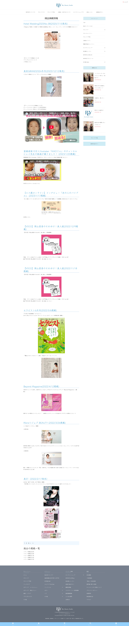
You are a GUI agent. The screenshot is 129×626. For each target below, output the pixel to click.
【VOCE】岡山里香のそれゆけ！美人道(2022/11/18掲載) (50, 270)
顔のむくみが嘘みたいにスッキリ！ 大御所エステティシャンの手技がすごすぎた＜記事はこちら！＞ (50, 413)
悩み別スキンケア (49, 575)
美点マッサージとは (87, 26)
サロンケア (40, 12)
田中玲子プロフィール (88, 58)
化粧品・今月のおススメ (63, 12)
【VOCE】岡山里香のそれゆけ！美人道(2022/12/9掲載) (51, 228)
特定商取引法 (90, 596)
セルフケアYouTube (49, 584)
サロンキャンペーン (87, 33)
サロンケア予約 (51, 12)
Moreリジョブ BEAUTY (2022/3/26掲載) (45, 422)
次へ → (31, 543)
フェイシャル (48, 587)
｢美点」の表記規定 (91, 581)
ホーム (25, 575)
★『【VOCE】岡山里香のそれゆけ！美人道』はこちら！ (38, 259)
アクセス (89, 599)
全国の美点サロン (94, 143)
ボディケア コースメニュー (30, 587)
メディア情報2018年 (29, 553)
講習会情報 (68, 587)
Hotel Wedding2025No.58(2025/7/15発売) (46, 23)
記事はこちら (27, 217)
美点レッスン (90, 12)
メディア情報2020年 (29, 551)
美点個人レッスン (87, 51)
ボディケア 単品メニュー (30, 590)
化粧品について (86, 40)
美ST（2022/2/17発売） (36, 478)
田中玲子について (30, 12)
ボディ (46, 590)
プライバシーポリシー (92, 590)
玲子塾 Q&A (86, 62)
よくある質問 (69, 596)
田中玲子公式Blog (87, 54)
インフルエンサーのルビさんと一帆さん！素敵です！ (100, 75)
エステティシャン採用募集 (72, 590)
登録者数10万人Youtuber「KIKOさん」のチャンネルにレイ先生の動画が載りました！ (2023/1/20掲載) (50, 152)
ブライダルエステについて (30, 60)
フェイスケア (27, 584)
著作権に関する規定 (91, 584)
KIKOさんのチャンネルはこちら (32, 183)
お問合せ (68, 599)
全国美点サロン (99, 12)
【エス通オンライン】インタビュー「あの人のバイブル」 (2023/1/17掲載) (51, 194)
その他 (25, 599)
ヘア (46, 593)
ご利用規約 (89, 578)
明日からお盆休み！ (99, 110)
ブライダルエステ (28, 596)
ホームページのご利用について (94, 587)
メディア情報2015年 (29, 559)
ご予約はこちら (28, 61)
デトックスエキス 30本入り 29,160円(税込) (35, 109)
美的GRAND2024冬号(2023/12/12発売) (44, 71)
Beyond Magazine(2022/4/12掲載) (41, 386)
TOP (84, 22)
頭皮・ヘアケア (27, 593)
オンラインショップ (77, 12)
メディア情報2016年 (29, 557)
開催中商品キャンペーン (88, 44)
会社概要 (89, 575)
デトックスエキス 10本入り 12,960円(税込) (35, 107)
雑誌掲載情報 (69, 593)
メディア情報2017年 (29, 555)
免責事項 (89, 593)
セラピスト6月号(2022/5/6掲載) (40, 310)
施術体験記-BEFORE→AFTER (52, 578)
